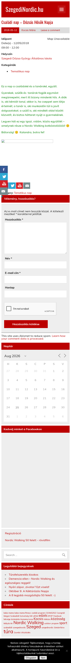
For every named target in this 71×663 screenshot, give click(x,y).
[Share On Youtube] (19, 185)
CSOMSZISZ (51, 613)
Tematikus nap (20, 71)
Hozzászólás (14, 219)
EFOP (50, 616)
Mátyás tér (8, 623)
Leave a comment (50, 30)
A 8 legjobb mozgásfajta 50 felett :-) (32, 595)
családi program (38, 613)
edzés (43, 615)
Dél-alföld (33, 616)
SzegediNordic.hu (24, 9)
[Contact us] (26, 185)
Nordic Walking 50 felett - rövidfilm (27, 540)
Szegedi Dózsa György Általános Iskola (26, 58)
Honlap (9, 287)
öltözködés (25, 632)
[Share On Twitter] (12, 185)
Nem (43, 657)
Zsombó (17, 632)
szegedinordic (47, 627)
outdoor (47, 623)
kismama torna (27, 619)
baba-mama (9, 613)
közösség (58, 619)
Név (8, 258)
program (55, 623)
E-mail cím (13, 272)
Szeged (33, 626)
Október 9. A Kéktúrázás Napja (29, 591)
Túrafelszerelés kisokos (23, 574)
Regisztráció (13, 533)
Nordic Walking (28, 622)
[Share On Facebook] (4, 169)
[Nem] (66, 651)
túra (8, 631)
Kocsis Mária (29, 30)
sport (63, 623)
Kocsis (38, 619)
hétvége (7, 619)
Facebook (57, 616)
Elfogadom (31, 657)
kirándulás (15, 619)
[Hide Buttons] (1, 197)
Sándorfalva (59, 627)
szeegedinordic (19, 627)
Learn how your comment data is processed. (33, 337)
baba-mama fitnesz (22, 613)
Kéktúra (47, 619)
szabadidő (8, 627)
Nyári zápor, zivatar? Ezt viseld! (29, 587)
